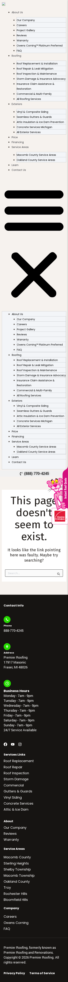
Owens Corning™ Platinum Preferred (40, 45)
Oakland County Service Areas (36, 160)
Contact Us (19, 170)
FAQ (19, 50)
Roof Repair (13, 767)
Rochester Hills (15, 893)
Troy (7, 887)
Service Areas (20, 147)
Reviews (10, 833)
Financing (18, 142)
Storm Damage (16, 779)
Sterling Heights (16, 863)
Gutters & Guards (18, 791)
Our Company (15, 827)
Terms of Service (42, 973)
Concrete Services (18, 803)
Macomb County (17, 857)
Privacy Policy (14, 973)
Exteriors (17, 104)
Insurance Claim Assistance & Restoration (35, 86)
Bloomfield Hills (16, 899)
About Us (17, 12)
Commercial (14, 785)
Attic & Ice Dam (16, 809)
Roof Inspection (16, 773)
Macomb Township (19, 875)
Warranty (11, 839)
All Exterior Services (29, 132)
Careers (10, 916)
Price (15, 137)
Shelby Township (17, 869)
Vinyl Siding (13, 797)
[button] (34, 243)
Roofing (16, 56)
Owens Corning (16, 922)
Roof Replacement (19, 761)
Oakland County (17, 881)
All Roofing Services (29, 99)
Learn (15, 165)
